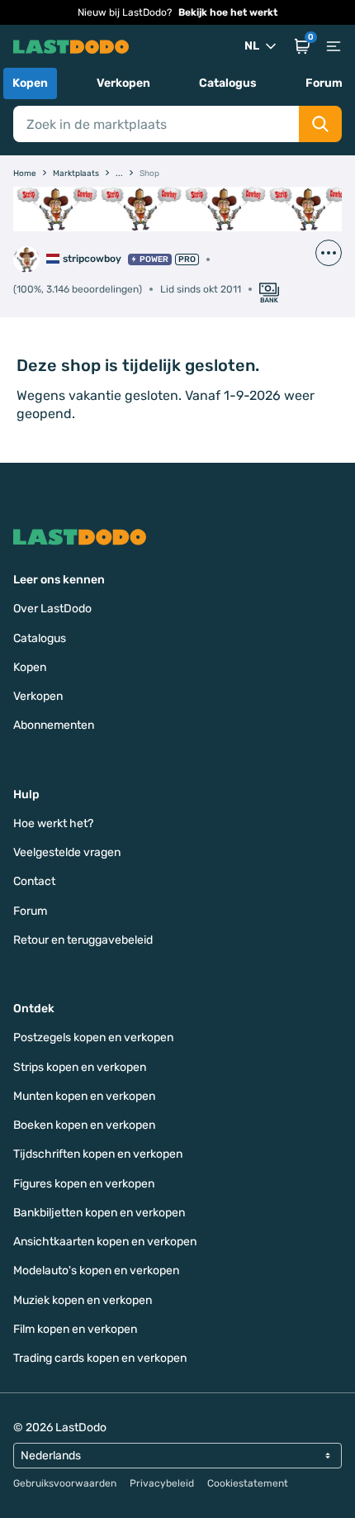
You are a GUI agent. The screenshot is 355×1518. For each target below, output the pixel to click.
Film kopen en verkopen (75, 1329)
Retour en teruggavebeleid (83, 940)
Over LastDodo (52, 609)
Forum (324, 83)
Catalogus (228, 83)
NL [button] (251, 46)
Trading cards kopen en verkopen (100, 1358)
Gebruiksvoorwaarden (64, 1483)
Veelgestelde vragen (67, 852)
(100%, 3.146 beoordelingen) (77, 289)
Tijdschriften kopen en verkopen (97, 1154)
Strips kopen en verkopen (79, 1067)
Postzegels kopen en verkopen (93, 1037)
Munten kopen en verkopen (84, 1096)
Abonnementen (53, 725)
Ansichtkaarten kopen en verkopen (104, 1242)
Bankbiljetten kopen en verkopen (99, 1213)
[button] (302, 46)
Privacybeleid (162, 1483)
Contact (34, 881)
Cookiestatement (247, 1483)
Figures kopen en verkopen (83, 1184)
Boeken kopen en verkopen (84, 1125)
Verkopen (123, 83)
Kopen (30, 83)
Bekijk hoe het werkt (227, 12)
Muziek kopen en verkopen (82, 1300)
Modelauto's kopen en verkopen (96, 1270)
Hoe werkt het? (53, 823)
